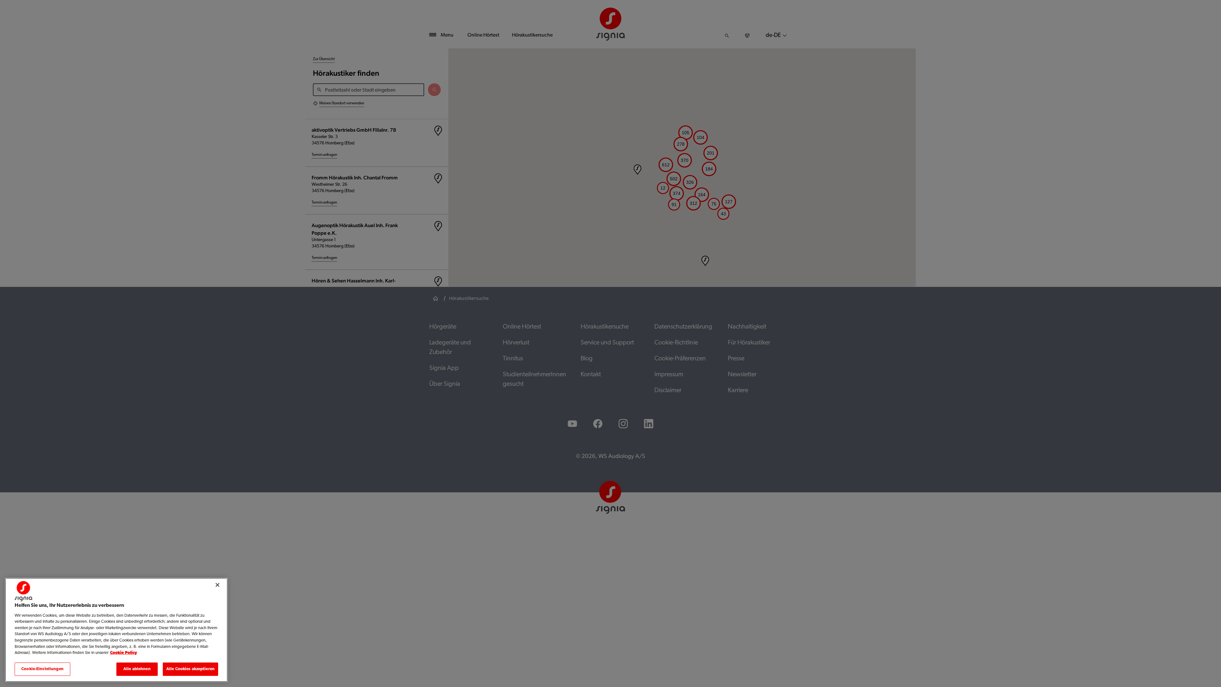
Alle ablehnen (137, 669)
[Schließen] (217, 585)
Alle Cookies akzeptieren (190, 669)
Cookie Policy (123, 653)
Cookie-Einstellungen (42, 669)
